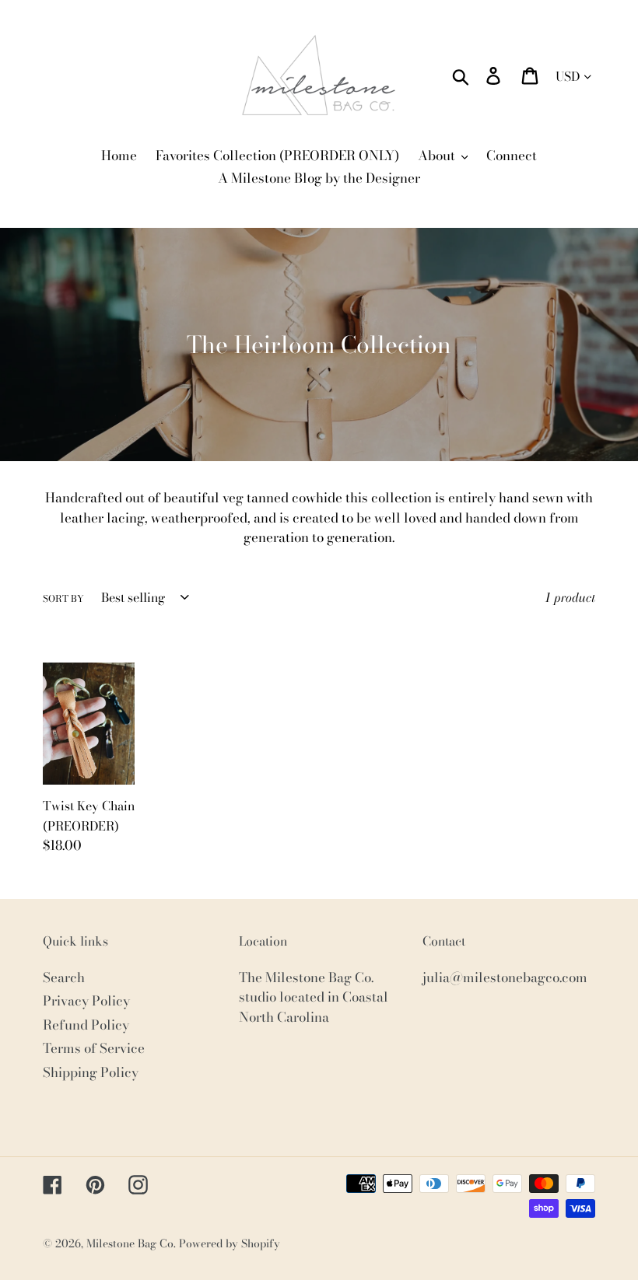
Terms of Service (94, 1048)
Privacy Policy (86, 1001)
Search (64, 977)
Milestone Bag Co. (131, 1243)
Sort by (63, 599)
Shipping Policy (90, 1072)
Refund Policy (86, 1025)
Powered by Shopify (229, 1243)
